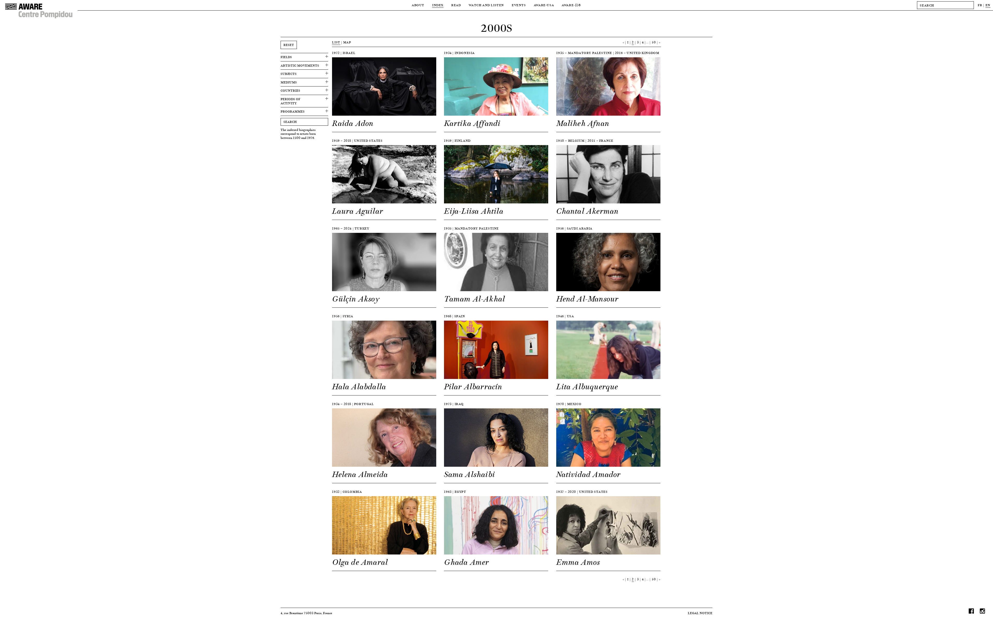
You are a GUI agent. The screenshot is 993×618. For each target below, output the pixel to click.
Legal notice (700, 613)
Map (347, 42)
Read (456, 5)
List (336, 42)
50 (654, 42)
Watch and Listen (486, 5)
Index (437, 5)
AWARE (571, 5)
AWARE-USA (544, 5)
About (418, 5)
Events (519, 5)
